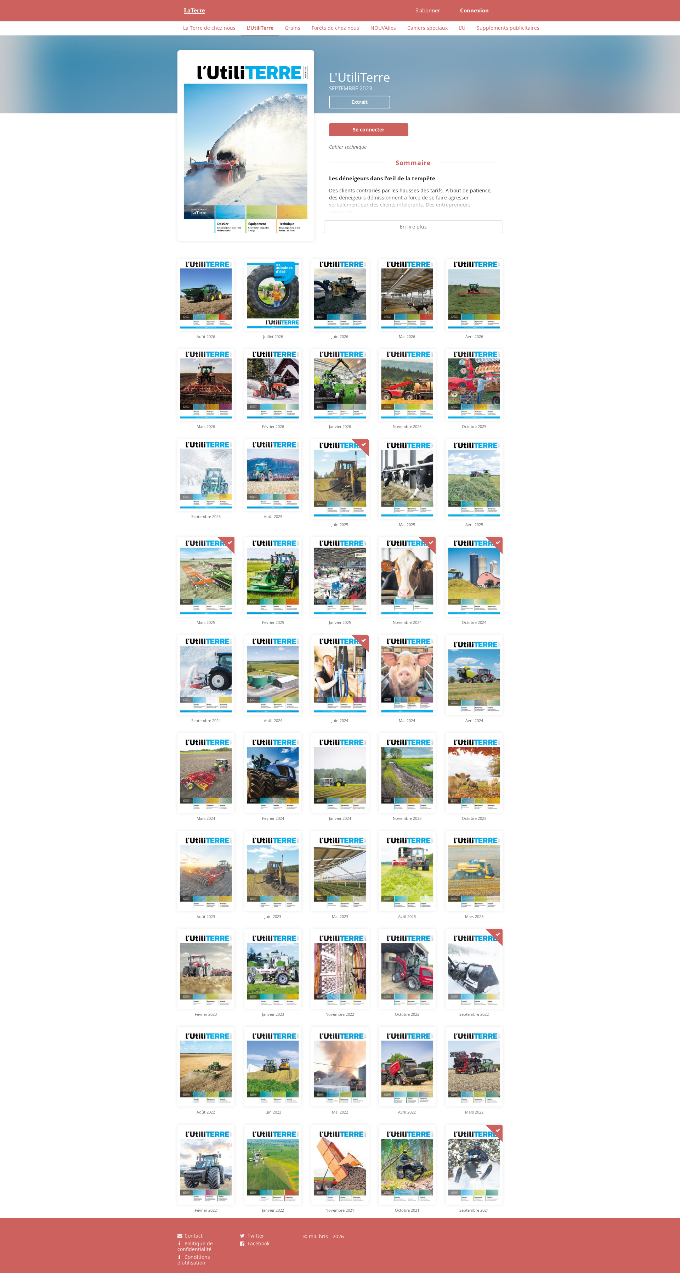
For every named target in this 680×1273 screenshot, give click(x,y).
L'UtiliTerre (260, 27)
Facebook (258, 1243)
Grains (292, 27)
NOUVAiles (383, 27)
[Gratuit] (360, 447)
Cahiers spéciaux (427, 27)
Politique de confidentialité (195, 1246)
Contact (193, 1236)
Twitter (255, 1236)
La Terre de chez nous (209, 27)
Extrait (359, 101)
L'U (462, 27)
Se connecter (368, 129)
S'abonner (427, 10)
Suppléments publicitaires (508, 27)
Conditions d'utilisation (193, 1260)
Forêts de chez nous (335, 27)
